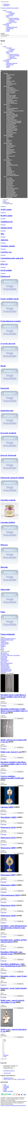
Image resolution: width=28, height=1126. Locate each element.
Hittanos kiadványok (14, 18)
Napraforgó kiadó (5, 665)
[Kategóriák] (10, 385)
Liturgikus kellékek (8, 522)
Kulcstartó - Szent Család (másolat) (14, 988)
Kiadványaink (9, 15)
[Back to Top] (1, 1060)
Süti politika (6, 1087)
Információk (6, 24)
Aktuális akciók (6, 228)
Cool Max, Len (6, 252)
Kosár (2, 33)
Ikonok (3, 366)
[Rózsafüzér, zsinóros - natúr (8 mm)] (3, 973)
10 (4, 1053)
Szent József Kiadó (5, 668)
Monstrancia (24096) (8, 885)
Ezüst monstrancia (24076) (10, 895)
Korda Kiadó (4, 659)
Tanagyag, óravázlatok (14, 19)
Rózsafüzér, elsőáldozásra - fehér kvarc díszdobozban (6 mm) (13, 965)
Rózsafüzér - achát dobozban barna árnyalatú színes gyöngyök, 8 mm (14, 927)
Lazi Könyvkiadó (5, 660)
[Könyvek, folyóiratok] (10, 452)
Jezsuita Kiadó (4, 656)
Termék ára (3, 646)
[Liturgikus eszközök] (10, 497)
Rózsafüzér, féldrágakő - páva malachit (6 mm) (11, 953)
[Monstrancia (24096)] (3, 882)
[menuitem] (5, 73)
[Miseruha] (10, 564)
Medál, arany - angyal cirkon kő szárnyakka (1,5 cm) (12, 1001)
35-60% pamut (6, 209)
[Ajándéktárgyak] (3, 218)
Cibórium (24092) (7, 807)
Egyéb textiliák (6, 270)
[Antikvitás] (3, 236)
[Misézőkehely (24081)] (3, 814)
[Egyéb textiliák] (3, 267)
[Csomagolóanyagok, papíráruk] (3, 255)
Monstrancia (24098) (8, 848)
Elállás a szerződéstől (8, 1091)
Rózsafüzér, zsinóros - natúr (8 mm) (14, 976)
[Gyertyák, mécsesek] (10, 340)
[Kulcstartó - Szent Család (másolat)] (3, 985)
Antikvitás (4, 240)
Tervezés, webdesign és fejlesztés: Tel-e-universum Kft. (13, 1105)
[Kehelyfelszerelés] (10, 407)
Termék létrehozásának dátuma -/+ (8, 638)
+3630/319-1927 (7, 1073)
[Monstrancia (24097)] (10, 871)
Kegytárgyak (6, 202)
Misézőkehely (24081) (9, 817)
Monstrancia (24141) (8, 905)
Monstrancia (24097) (8, 875)
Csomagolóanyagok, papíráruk (12, 258)
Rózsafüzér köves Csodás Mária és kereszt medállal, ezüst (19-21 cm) (13, 696)
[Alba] (3, 230)
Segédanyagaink (13, 22)
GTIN (2, 647)
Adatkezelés (6, 1086)
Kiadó (4, 10)
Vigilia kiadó (3, 672)
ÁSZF (7, 25)
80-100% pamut (6, 215)
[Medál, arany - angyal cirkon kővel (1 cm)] (7, 1026)
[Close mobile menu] (1, 71)
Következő (5, 1055)
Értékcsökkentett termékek (11, 321)
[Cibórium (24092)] (10, 804)
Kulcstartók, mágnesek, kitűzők (12, 478)
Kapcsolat (8, 23)
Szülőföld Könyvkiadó (6, 670)
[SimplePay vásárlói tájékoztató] (14, 1094)
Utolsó (4, 1056)
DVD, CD (4, 264)
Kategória (3, 645)
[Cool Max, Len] (3, 249)
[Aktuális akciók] (3, 224)
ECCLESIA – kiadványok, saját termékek (10, 655)
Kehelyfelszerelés (7, 411)
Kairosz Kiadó (4, 658)
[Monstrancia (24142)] (3, 824)
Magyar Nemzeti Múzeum (6, 663)
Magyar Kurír (4, 661)
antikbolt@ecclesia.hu (8, 1078)
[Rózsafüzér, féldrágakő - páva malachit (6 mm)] (3, 948)
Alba (2, 234)
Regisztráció (6, 5)
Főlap (4, 201)
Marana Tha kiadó (5, 664)
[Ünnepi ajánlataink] (10, 631)
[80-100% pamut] (3, 212)
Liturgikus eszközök (8, 500)
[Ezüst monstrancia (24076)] (3, 892)
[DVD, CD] (3, 261)
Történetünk (12, 13)
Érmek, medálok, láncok (10, 299)
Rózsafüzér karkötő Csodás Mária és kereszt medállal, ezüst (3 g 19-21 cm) (14, 764)
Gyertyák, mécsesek (8, 343)
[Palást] (10, 608)
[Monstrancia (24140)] (3, 912)
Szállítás (8, 29)
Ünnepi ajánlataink (8, 634)
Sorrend (2, 649)
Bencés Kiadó (4, 652)
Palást (3, 612)
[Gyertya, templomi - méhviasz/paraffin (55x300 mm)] (3, 773)
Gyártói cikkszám (5, 643)
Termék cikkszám (5, 642)
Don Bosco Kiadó (5, 654)
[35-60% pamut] (3, 206)
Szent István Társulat (5, 667)
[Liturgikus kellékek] (10, 519)
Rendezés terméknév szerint (7, 639)
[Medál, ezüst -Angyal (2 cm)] (3, 748)
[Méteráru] (10, 541)
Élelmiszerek (5, 276)
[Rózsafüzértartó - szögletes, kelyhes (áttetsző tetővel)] (3, 936)
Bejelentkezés (6, 4)
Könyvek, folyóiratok (8, 455)
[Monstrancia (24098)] (3, 844)
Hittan (7, 16)
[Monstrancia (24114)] (3, 834)
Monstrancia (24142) (8, 827)
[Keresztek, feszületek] (10, 430)
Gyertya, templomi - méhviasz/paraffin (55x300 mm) (12, 777)
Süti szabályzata (10, 28)
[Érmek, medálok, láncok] (10, 295)
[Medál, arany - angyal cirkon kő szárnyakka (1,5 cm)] (3, 997)
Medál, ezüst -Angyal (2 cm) (11, 752)
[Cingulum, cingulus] (3, 243)
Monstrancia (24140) (8, 915)
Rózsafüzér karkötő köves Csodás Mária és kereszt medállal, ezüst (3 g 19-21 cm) (14, 711)
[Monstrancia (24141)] (3, 902)
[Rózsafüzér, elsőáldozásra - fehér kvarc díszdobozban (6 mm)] (3, 961)
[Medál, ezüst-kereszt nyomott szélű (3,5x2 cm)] (7, 736)
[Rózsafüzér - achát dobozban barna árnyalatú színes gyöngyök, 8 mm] (3, 922)
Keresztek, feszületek (8, 433)
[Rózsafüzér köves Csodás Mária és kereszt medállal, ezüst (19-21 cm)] (10, 691)
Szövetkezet (9, 11)
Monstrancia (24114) (8, 838)
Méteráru (4, 545)
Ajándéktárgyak (7, 222)
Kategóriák (5, 388)
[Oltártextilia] (10, 586)
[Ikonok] (10, 362)
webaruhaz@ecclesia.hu (8, 1070)
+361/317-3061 (6, 1079)
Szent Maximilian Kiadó (6, 669)
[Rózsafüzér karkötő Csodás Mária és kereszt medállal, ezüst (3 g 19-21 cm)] (3, 759)
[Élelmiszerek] (3, 273)
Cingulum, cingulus (8, 246)
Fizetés (7, 31)
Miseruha (4, 567)
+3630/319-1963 (21, 1079)
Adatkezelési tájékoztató (11, 27)
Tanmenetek (12, 20)
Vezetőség (11, 14)
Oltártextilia (5, 589)
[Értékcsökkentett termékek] (10, 318)
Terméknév (3, 641)
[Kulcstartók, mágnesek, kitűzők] (10, 474)
